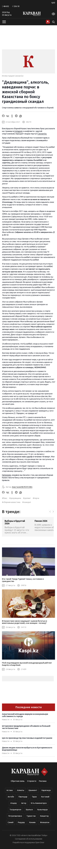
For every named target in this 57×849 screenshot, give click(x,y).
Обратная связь (18, 781)
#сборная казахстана (11, 502)
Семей (10, 822)
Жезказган (44, 822)
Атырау (13, 803)
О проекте (31, 781)
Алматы (20, 790)
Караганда (46, 790)
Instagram (18, 131)
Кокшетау (44, 816)
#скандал (26, 502)
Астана (9, 790)
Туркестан (31, 816)
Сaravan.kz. (42, 134)
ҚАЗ (53, 3)
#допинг (27, 498)
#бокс (4, 498)
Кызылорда (42, 809)
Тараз (34, 797)
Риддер (21, 822)
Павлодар (23, 797)
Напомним (6, 475)
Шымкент (33, 790)
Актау (23, 803)
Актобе (11, 797)
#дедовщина (15, 498)
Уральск (29, 809)
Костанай (45, 797)
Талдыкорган (15, 809)
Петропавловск (15, 816)
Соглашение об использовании (28, 839)
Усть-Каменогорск (39, 803)
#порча (36, 498)
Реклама (42, 781)
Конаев (32, 822)
